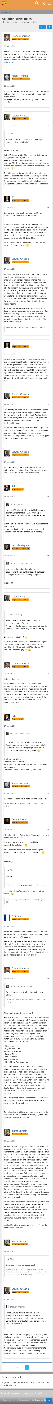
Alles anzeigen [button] (26, 885)
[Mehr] (47, 46)
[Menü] (49, 3)
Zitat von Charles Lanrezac (21, 563)
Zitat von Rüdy (16, 614)
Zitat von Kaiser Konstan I (21, 986)
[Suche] (36, 3)
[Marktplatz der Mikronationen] (4, 3)
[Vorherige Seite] (18, 1367)
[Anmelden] (43, 3)
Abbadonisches (10, 835)
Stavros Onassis (31, 327)
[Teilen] (49, 27)
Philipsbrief (9, 62)
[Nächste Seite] (35, 1367)
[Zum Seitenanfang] (49, 1400)
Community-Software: (18, 1400)
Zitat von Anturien (17, 1307)
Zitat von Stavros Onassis (20, 504)
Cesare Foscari (30, 900)
